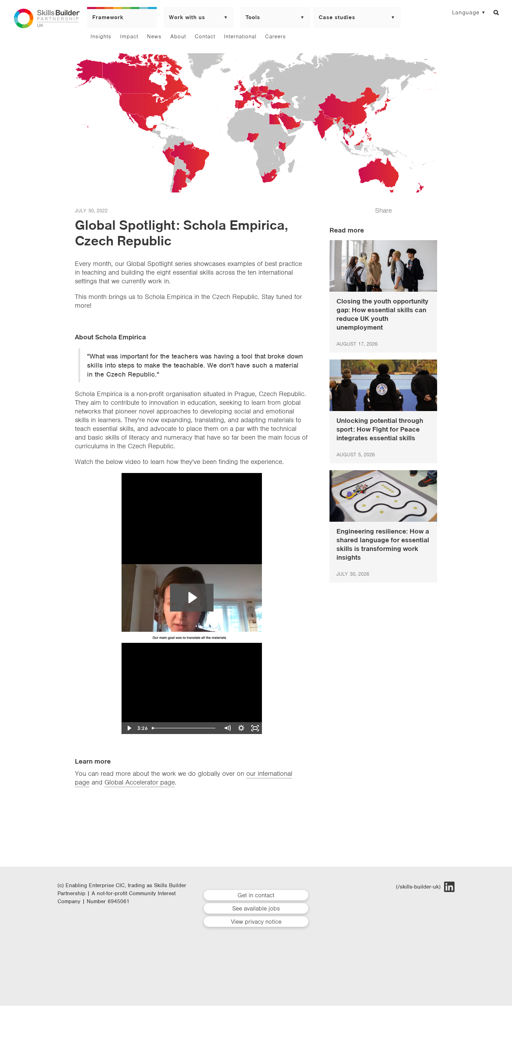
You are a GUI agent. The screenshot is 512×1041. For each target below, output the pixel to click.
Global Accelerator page (139, 782)
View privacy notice (256, 921)
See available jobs (256, 908)
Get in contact (256, 895)
